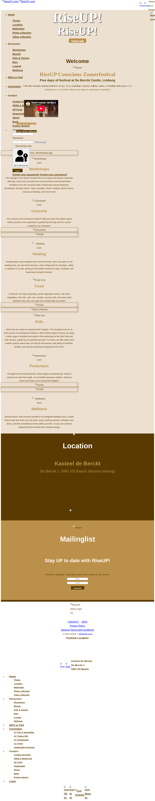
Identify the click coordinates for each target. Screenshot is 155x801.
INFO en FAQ (15, 77)
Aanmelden (77, 588)
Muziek (16, 54)
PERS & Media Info (23, 105)
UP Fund (17, 109)
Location (17, 24)
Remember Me (23, 146)
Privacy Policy (77, 625)
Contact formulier (22, 101)
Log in (17, 171)
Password (17, 138)
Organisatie (19, 113)
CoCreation (14, 86)
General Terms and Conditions (77, 629)
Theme (16, 20)
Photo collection (21, 32)
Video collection (21, 37)
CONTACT (73, 621)
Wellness (17, 70)
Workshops (19, 50)
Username (18, 129)
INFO (84, 621)
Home (11, 14)
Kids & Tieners (20, 58)
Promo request (21, 125)
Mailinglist (18, 28)
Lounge (16, 66)
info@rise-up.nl (85, 634)
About (15, 117)
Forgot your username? (53, 174)
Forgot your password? (26, 174)
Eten (15, 62)
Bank (15, 121)
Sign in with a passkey (21, 165)
